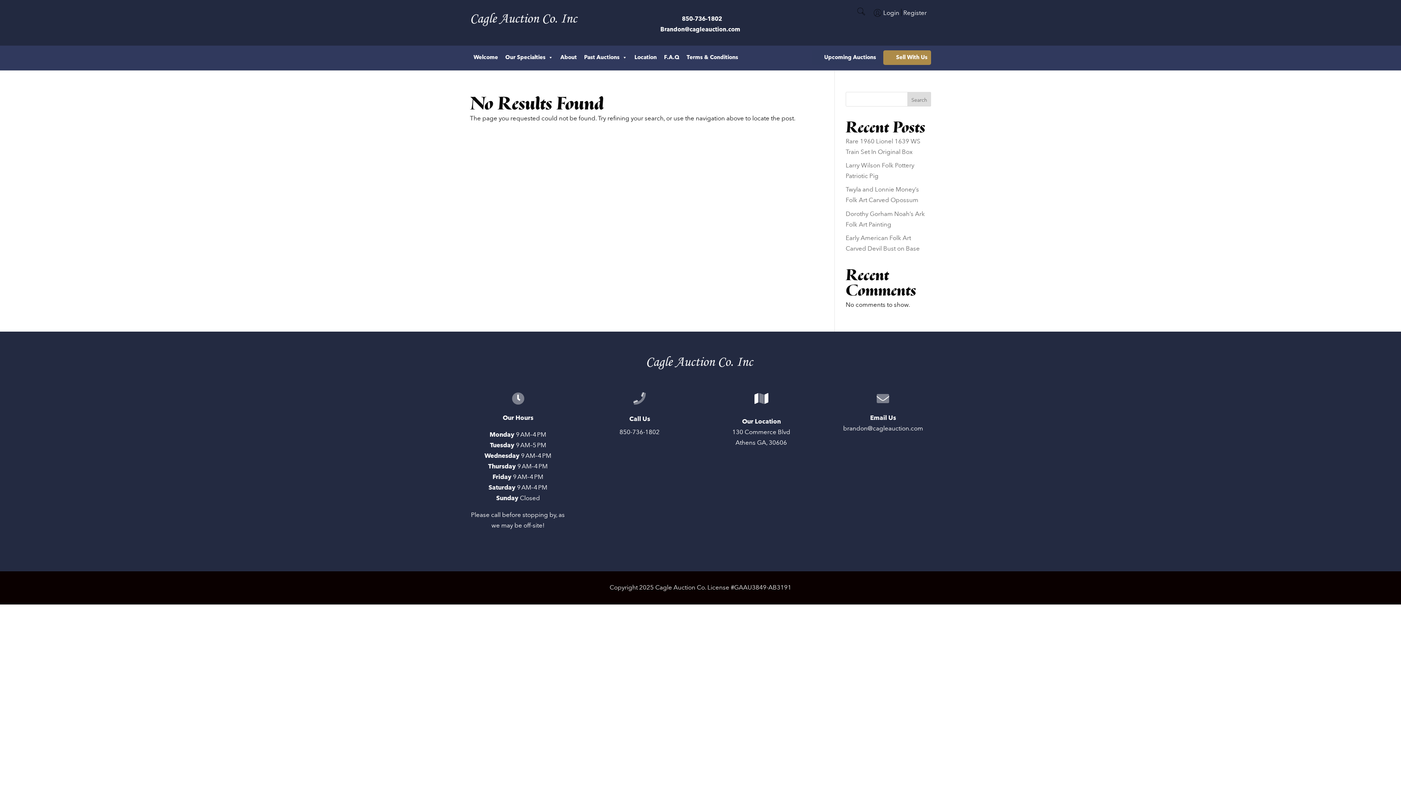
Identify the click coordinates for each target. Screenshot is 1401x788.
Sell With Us (911, 57)
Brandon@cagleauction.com (700, 29)
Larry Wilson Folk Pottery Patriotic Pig (880, 171)
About (568, 57)
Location (645, 57)
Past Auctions (602, 57)
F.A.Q (671, 57)
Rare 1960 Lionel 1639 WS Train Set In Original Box (883, 147)
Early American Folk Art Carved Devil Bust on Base (883, 243)
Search (919, 100)
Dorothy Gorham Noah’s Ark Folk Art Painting (885, 219)
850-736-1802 (702, 19)
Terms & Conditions (712, 57)
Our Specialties (525, 57)
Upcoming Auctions (850, 57)
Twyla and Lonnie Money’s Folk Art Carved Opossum (882, 195)
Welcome (486, 57)
